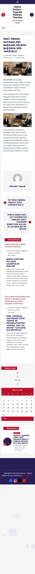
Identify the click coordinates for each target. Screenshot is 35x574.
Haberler (21, 55)
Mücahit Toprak (11, 55)
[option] (17, 440)
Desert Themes (27, 472)
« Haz (5, 419)
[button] (27, 428)
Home (3, 28)
